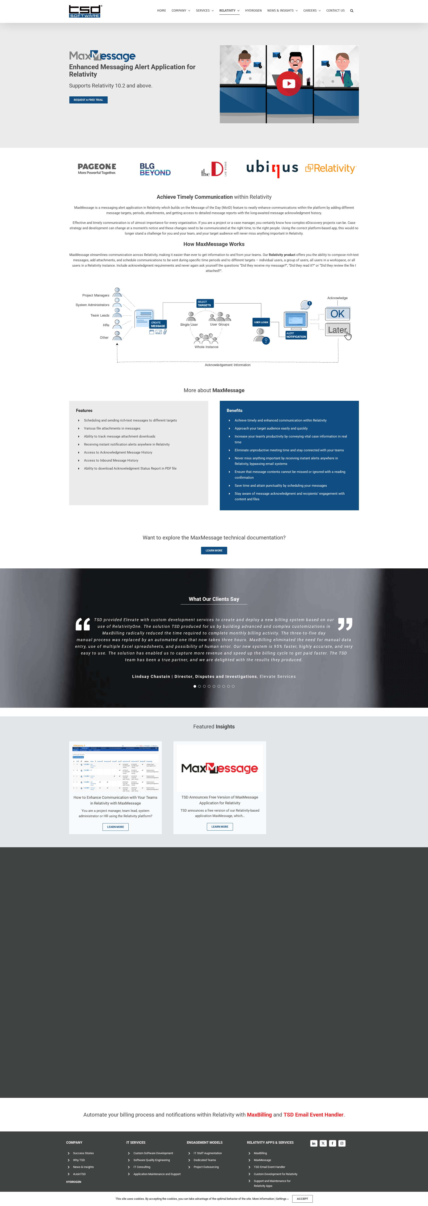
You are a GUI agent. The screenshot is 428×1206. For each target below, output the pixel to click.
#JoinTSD (79, 1174)
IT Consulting (142, 1167)
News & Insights (83, 1167)
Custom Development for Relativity (275, 1174)
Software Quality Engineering (152, 1160)
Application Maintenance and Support (157, 1174)
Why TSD (79, 1160)
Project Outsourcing (206, 1167)
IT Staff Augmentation (208, 1153)
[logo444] (220, 746)
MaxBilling (260, 1153)
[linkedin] (313, 1143)
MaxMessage (262, 1160)
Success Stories (83, 1153)
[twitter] (323, 1143)
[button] (351, 10)
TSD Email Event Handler (269, 1167)
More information (263, 1198)
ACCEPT (302, 1198)
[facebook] (332, 1143)
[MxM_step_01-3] (115, 746)
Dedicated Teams (205, 1160)
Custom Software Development (153, 1153)
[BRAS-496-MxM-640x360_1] (289, 47)
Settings (281, 1198)
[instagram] (342, 1143)
